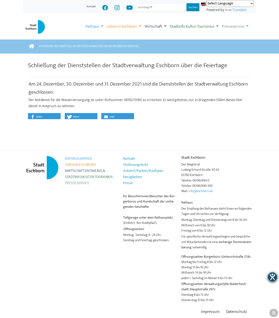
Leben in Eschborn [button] (122, 26)
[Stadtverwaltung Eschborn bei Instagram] (117, 8)
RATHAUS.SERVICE (78, 159)
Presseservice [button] (233, 26)
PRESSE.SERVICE (77, 183)
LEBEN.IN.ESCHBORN (80, 165)
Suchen (193, 7)
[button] (44, 116)
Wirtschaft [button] (154, 26)
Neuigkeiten (132, 177)
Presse (128, 183)
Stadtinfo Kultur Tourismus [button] (192, 26)
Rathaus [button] (93, 26)
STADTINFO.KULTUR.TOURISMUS (89, 177)
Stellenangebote (135, 165)
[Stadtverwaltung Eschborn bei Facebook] (105, 8)
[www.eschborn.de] (31, 47)
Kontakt (91, 6)
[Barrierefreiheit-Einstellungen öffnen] (272, 276)
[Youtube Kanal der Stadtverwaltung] (129, 8)
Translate (239, 10)
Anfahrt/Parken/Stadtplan (143, 171)
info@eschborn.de (201, 191)
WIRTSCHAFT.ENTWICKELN (85, 171)
